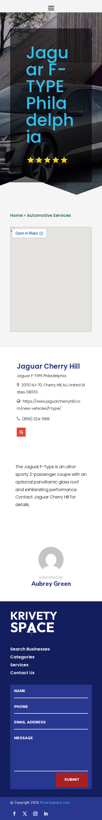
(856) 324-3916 (36, 419)
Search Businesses (30, 649)
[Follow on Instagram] (35, 813)
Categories (22, 657)
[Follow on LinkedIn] (46, 813)
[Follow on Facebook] (14, 813)
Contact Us (22, 673)
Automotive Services (49, 215)
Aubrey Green (51, 584)
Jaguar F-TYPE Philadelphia (41, 375)
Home (16, 215)
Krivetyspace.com (55, 802)
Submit (72, 779)
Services (19, 665)
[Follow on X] (25, 813)
